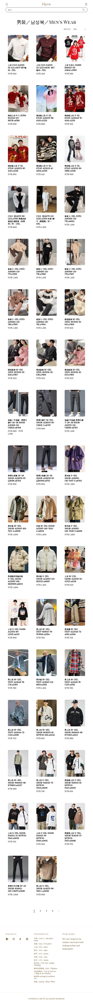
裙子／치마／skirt (41, 950)
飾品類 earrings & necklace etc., (44, 977)
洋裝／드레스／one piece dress (43, 939)
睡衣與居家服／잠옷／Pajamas (45, 968)
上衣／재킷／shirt (41, 947)
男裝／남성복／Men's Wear (44, 982)
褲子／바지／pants (41, 954)
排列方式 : (67, 29)
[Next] (58, 910)
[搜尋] (83, 9)
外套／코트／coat (40, 957)
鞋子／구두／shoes (41, 960)
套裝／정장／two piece (43, 944)
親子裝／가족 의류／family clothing (44, 964)
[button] (6, 4)
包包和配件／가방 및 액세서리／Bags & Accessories (45, 972)
